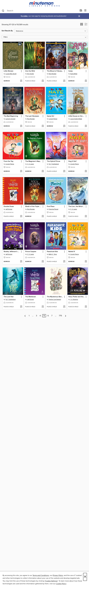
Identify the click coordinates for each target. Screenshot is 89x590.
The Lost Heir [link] (9, 297)
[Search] (3, 10)
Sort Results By (7, 31)
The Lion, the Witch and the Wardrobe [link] (76, 207)
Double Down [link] (9, 207)
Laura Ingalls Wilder (76, 119)
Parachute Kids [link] (52, 252)
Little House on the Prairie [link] (76, 116)
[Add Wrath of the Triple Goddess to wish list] (42, 216)
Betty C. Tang (53, 254)
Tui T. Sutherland (54, 164)
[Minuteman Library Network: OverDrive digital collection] (44, 4)
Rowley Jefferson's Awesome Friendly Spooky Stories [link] (12, 252)
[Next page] (65, 315)
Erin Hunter (30, 74)
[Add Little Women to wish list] (21, 81)
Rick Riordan (52, 74)
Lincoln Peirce (53, 119)
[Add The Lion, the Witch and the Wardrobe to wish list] (85, 216)
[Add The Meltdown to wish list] (42, 306)
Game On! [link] (50, 116)
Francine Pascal (53, 209)
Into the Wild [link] (30, 71)
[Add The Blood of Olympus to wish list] (64, 81)
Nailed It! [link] (71, 252)
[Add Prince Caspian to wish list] (42, 261)
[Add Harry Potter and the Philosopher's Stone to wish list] (85, 306)
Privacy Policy (58, 575)
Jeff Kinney (9, 209)
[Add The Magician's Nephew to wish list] (42, 171)
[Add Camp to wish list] (85, 81)
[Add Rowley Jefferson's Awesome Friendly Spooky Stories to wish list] (21, 261)
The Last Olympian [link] (32, 116)
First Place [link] (50, 207)
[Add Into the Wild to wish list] (42, 81)
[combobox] (40, 10)
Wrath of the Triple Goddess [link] (33, 207)
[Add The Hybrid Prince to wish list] (64, 171)
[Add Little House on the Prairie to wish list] (85, 126)
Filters (5, 37)
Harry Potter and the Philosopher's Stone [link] (76, 297)
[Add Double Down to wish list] (21, 216)
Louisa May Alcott (11, 74)
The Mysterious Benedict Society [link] (55, 297)
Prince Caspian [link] (30, 252)
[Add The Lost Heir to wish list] (21, 306)
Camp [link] (70, 71)
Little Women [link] (8, 71)
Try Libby (24, 16)
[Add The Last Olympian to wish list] (42, 126)
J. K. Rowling (74, 299)
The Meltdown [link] (30, 297)
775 (60, 316)
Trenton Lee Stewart (55, 299)
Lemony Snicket (10, 119)
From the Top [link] (8, 161)
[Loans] (81, 11)
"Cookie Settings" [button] (51, 581)
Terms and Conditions (41, 575)
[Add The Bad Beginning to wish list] (21, 126)
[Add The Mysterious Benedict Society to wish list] (64, 306)
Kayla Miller (73, 74)
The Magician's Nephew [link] (33, 161)
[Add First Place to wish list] (64, 216)
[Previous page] (25, 315)
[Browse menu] (85, 10)
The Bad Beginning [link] (11, 116)
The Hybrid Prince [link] (53, 161)
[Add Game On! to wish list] (64, 126)
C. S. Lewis (30, 164)
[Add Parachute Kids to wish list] (64, 261)
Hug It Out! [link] (72, 161)
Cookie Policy (61, 584)
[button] (81, 25)
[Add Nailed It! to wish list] (85, 261)
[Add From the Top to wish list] (21, 171)
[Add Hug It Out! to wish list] (85, 171)
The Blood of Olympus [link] (55, 71)
